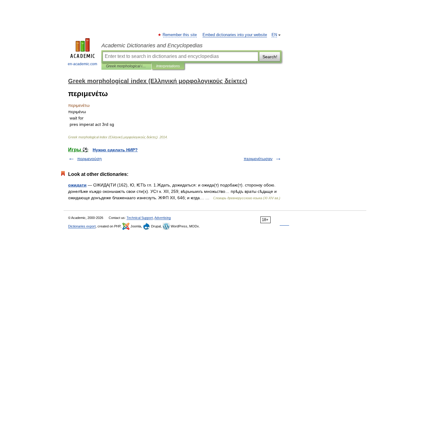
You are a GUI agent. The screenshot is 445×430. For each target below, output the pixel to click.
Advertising (162, 218)
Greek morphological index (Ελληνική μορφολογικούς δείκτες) (126, 66)
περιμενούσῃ (89, 158)
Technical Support (140, 218)
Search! (269, 56)
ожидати (77, 185)
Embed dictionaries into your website (235, 35)
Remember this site (180, 35)
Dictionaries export (82, 226)
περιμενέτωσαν (258, 158)
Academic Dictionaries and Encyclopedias (152, 45)
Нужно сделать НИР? (115, 149)
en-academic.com (82, 64)
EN (274, 35)
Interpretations (168, 66)
